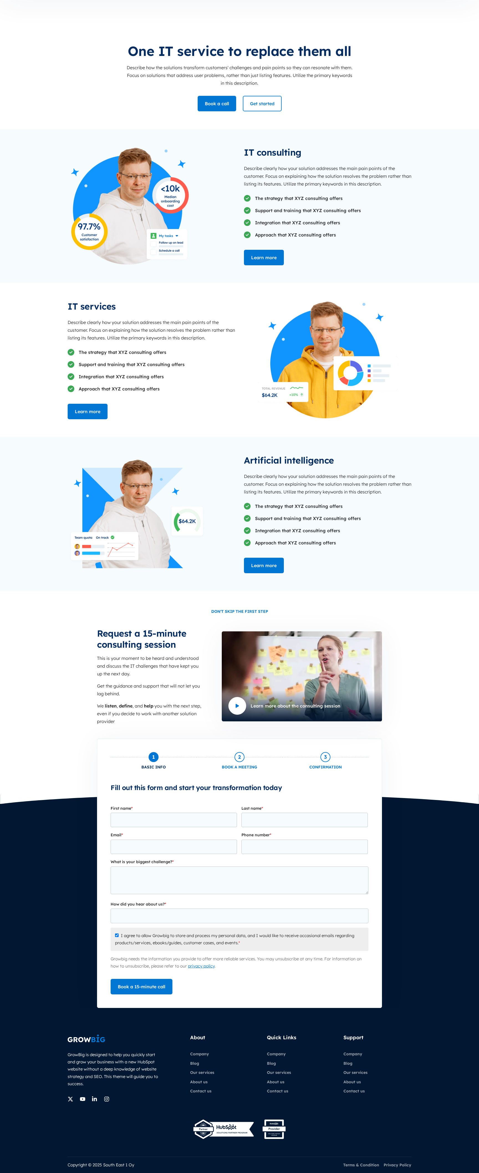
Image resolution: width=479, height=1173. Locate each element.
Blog (194, 1063)
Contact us (201, 1091)
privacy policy (201, 966)
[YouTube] (82, 1099)
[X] (70, 1099)
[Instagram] (107, 1099)
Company (199, 1053)
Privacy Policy (397, 1164)
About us (199, 1081)
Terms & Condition (361, 1164)
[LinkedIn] (95, 1099)
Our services (202, 1072)
